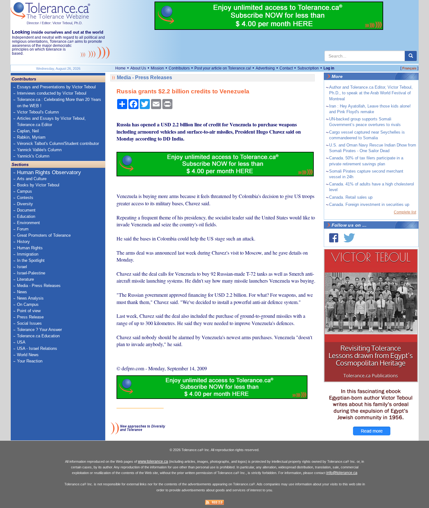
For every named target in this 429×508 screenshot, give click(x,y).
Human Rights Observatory (49, 172)
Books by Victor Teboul (38, 185)
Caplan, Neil (28, 131)
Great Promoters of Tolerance (44, 235)
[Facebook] (333, 237)
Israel (22, 266)
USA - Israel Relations (37, 348)
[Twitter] (349, 237)
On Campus (28, 304)
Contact (286, 68)
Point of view (29, 310)
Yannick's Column (33, 156)
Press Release (30, 317)
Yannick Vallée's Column (39, 149)
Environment (28, 222)
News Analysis (30, 298)
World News (28, 354)
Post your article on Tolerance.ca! (222, 68)
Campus (24, 191)
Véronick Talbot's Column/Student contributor (58, 143)
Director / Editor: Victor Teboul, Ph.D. (55, 23)
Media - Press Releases (39, 285)
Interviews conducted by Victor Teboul (51, 93)
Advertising (265, 68)
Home (120, 68)
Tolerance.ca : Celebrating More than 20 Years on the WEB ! (59, 102)
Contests (25, 197)
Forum (23, 229)
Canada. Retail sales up (350, 197)
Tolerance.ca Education (38, 336)
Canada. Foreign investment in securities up (369, 204)
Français (409, 68)
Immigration (27, 254)
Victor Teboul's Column (38, 112)
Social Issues (29, 323)
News (22, 292)
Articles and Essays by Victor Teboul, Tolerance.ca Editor (51, 121)
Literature (25, 279)
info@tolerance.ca (341, 473)
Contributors (179, 68)
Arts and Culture (31, 178)
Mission (157, 68)
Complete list (405, 212)
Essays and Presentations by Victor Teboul (56, 87)
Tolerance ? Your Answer (39, 329)
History (23, 241)
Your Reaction (29, 361)
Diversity (25, 204)
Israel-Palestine (31, 273)
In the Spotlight (31, 260)
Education (26, 216)
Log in (328, 68)
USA (21, 342)
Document (26, 210)
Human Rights (30, 248)
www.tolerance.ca (153, 461)
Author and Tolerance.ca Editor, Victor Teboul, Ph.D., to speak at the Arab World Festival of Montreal (371, 93)
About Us (138, 68)
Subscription (308, 68)
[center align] (411, 56)
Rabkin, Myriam (31, 137)
